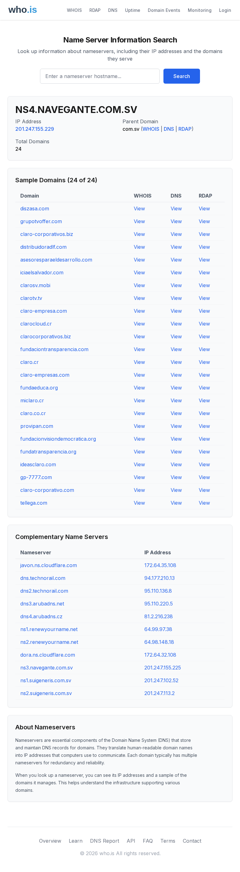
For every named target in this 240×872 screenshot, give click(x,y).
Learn (75, 841)
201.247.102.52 (161, 680)
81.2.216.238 (158, 616)
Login (225, 10)
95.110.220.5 (158, 603)
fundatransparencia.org (48, 451)
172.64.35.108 (160, 565)
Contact (192, 841)
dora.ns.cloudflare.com (47, 655)
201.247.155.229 (34, 129)
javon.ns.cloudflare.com (48, 565)
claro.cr (29, 362)
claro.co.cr (33, 413)
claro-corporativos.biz (46, 234)
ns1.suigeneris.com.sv (45, 680)
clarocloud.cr (36, 324)
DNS (113, 10)
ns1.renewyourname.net (49, 629)
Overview (50, 841)
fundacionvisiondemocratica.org (58, 439)
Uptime (132, 10)
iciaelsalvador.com (41, 272)
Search (181, 76)
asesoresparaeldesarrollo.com (56, 260)
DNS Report (104, 841)
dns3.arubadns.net (42, 603)
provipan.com (36, 426)
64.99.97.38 (158, 629)
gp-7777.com (36, 477)
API (131, 841)
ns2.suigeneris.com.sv (46, 693)
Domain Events (164, 10)
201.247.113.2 (159, 693)
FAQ (148, 841)
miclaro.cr (32, 400)
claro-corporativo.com (47, 490)
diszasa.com (34, 208)
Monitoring (200, 10)
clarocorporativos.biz (45, 336)
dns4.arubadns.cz (41, 616)
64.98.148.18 (159, 642)
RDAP (95, 10)
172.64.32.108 (160, 655)
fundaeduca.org (39, 388)
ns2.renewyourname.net (49, 642)
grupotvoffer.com (41, 221)
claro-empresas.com (44, 375)
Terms (167, 841)
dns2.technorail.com (44, 591)
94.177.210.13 (159, 578)
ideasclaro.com (38, 464)
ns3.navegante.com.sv (46, 667)
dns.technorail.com (42, 578)
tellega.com (33, 503)
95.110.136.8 (158, 591)
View (139, 208)
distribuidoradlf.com (43, 247)
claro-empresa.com (43, 311)
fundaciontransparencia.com (54, 349)
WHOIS (74, 10)
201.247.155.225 (162, 667)
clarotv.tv (31, 298)
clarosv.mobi (35, 285)
